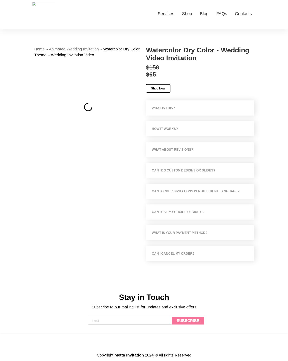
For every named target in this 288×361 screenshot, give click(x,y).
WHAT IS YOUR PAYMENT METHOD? (179, 232)
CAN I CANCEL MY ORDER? (173, 253)
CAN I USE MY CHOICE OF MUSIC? (178, 212)
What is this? (163, 108)
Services (166, 13)
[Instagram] (121, 343)
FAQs (221, 13)
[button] (200, 108)
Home (39, 49)
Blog (204, 13)
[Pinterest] (167, 343)
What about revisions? (172, 149)
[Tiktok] (136, 343)
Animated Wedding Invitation (74, 49)
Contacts (243, 13)
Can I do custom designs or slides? (183, 170)
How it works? (165, 128)
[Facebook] (152, 343)
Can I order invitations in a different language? (196, 191)
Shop (187, 13)
